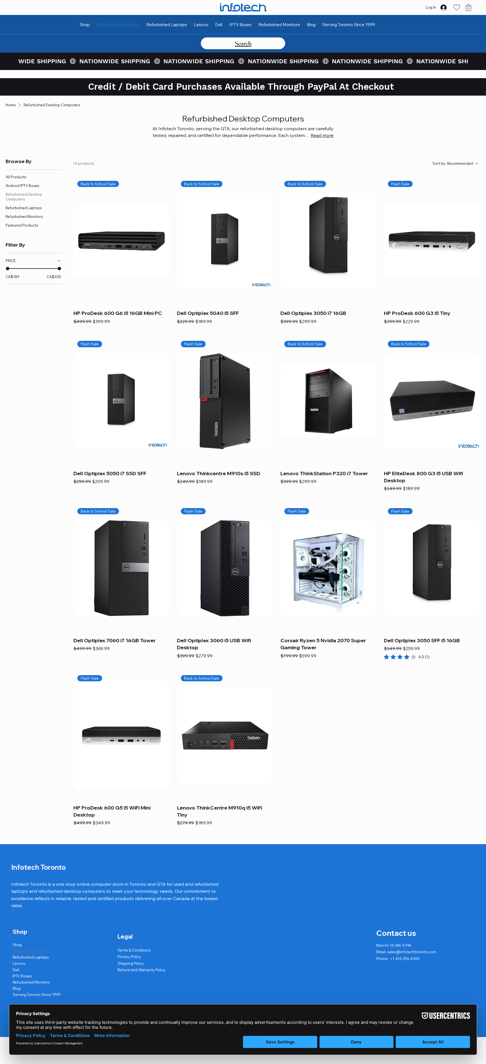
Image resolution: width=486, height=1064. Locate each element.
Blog (17, 988)
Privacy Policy (129, 956)
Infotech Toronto (38, 867)
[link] (406, 656)
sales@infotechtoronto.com (411, 952)
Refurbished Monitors (31, 982)
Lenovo (19, 963)
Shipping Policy (131, 963)
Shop (17, 945)
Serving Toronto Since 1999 (36, 994)
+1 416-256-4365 (405, 958)
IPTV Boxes (22, 976)
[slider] (7, 268)
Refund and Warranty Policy (141, 970)
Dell (16, 970)
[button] (468, 7)
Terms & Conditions (134, 950)
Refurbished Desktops (32, 951)
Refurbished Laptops (31, 957)
